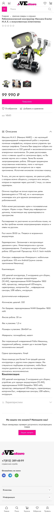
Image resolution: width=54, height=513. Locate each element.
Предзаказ (27, 101)
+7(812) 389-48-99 (13, 461)
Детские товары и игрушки (24, 16)
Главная (5, 16)
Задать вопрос (27, 432)
